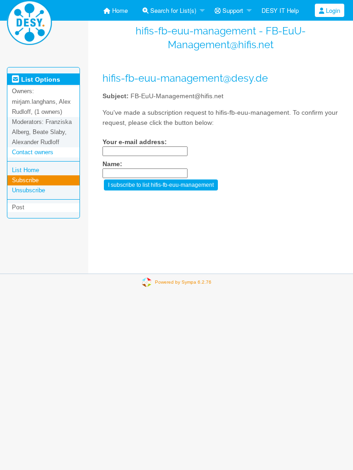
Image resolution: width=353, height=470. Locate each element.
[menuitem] (115, 10)
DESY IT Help (280, 10)
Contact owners (32, 152)
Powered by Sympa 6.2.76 (183, 282)
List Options (39, 79)
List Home (25, 170)
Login (332, 10)
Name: (112, 164)
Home (119, 10)
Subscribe (25, 180)
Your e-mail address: (134, 142)
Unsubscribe (28, 190)
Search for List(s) (172, 10)
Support (232, 10)
